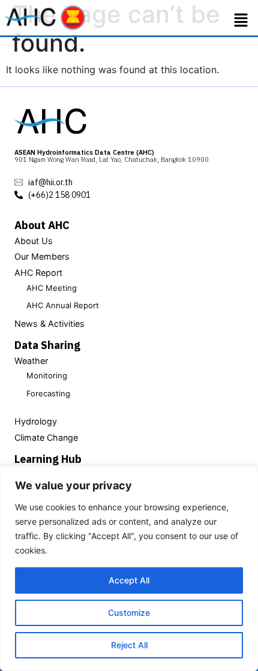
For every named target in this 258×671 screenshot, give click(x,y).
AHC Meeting (51, 288)
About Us (33, 241)
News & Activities (49, 323)
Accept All (129, 580)
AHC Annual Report (62, 305)
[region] (129, 568)
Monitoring (46, 375)
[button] (241, 20)
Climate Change (46, 437)
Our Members (42, 256)
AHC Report (38, 272)
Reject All (129, 645)
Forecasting (48, 393)
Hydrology (35, 421)
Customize (129, 612)
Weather (31, 361)
